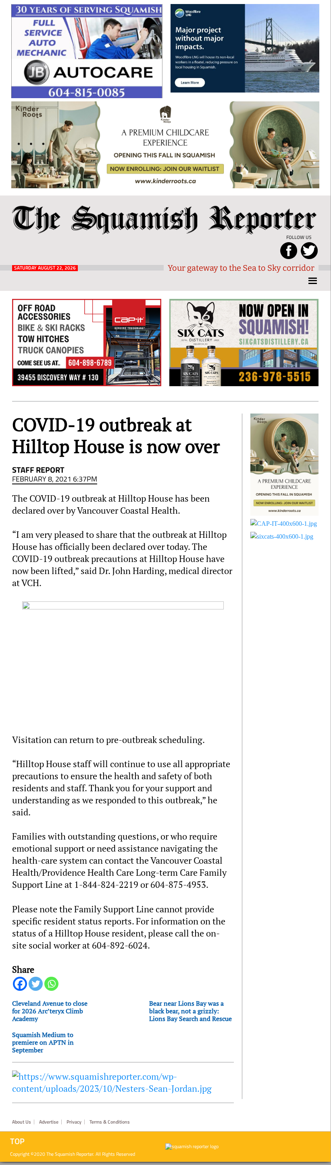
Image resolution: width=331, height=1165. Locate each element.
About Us (21, 1122)
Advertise (48, 1122)
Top (17, 1141)
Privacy (74, 1122)
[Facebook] (20, 984)
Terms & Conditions (110, 1122)
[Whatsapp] (51, 984)
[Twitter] (36, 984)
